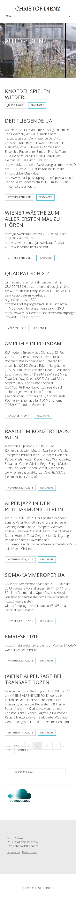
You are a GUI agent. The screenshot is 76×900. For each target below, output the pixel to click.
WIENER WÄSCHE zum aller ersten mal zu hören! (32, 218)
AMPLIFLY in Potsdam (33, 343)
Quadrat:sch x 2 (27, 273)
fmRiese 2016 (22, 636)
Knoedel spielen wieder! (27, 94)
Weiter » (23, 750)
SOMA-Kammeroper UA (35, 574)
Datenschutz (29, 852)
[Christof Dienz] (38, 10)
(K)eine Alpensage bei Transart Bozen (33, 679)
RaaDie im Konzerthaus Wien (37, 434)
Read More (37, 105)
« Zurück (14, 745)
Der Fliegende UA (28, 120)
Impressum (13, 852)
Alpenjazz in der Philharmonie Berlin (34, 506)
